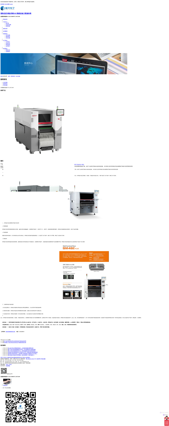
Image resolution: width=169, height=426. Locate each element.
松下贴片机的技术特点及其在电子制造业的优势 (15, 341)
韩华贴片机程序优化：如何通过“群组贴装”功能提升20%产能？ (22, 353)
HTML (10, 364)
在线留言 (8, 51)
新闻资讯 (5, 33)
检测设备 (8, 26)
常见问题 (8, 37)
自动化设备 (8, 24)
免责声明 (38, 358)
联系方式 (8, 49)
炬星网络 (8, 365)
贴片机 (7, 23)
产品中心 (5, 21)
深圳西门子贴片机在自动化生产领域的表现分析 (15, 342)
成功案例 (5, 31)
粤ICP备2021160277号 (31, 358)
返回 (2, 76)
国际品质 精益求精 (16, 13)
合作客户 (8, 46)
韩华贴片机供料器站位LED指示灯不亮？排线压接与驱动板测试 (23, 352)
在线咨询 (5, 385)
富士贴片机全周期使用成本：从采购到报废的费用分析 (20, 348)
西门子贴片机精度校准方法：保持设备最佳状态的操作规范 (22, 350)
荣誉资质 (8, 44)
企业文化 (8, 43)
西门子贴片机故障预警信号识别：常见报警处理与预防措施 (22, 349)
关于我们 (5, 40)
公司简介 (8, 41)
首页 (9, 76)
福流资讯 (8, 36)
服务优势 (5, 28)
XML (7, 364)
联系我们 (3, 4)
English (11, 4)
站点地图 (7, 4)
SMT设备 (8, 35)
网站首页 (5, 19)
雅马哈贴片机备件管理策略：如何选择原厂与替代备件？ (21, 355)
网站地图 (43, 358)
